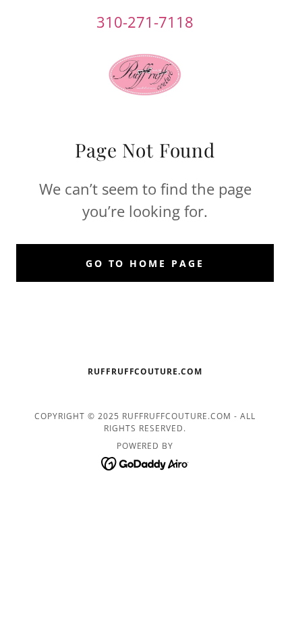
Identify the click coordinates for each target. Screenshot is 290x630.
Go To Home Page (145, 263)
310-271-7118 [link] (145, 21)
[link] (145, 74)
